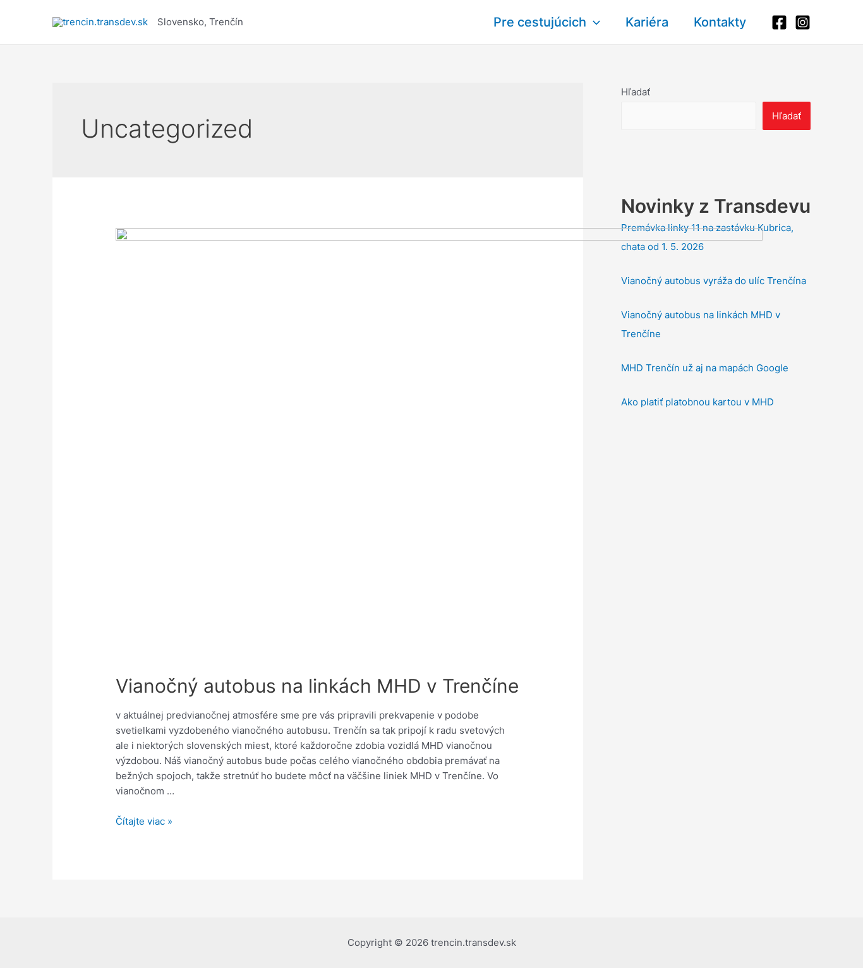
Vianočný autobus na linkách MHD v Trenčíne (317, 685)
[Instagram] (803, 22)
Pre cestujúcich (539, 22)
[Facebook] (779, 22)
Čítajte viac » (144, 821)
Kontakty (720, 22)
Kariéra (646, 22)
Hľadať (635, 92)
